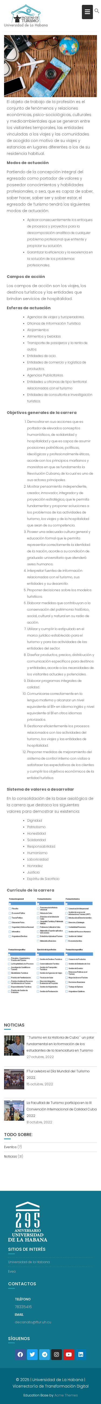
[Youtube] (68, 1354)
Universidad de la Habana (29, 1262)
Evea (12, 1271)
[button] (97, 12)
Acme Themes (66, 1395)
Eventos (10, 1147)
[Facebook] (20, 1354)
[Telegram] (44, 1354)
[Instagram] (56, 1354)
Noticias (10, 1156)
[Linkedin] (80, 1354)
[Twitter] (32, 1354)
